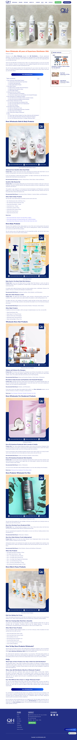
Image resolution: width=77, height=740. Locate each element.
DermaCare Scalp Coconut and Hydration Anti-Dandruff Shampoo (23, 95)
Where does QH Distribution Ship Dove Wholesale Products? (22, 116)
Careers (38, 2)
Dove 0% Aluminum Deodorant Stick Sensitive (19, 99)
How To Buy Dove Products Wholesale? (15, 112)
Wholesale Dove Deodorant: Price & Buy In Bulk (21, 470)
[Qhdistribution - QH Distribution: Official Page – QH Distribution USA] (8, 2)
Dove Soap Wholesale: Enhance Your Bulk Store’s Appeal (19, 217)
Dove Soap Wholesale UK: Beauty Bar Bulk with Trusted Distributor (21, 219)
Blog (42, 2)
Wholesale (14, 2)
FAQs (46, 2)
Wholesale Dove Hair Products (13, 92)
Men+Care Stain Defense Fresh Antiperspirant (19, 103)
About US (31, 2)
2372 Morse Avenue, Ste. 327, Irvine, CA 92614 (38, 714)
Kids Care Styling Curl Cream (16, 108)
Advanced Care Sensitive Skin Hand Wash (18, 82)
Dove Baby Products (11, 86)
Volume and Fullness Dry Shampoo (17, 93)
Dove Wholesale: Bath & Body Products (15, 80)
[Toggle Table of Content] (37, 79)
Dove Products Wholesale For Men (14, 100)
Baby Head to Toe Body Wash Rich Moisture (19, 87)
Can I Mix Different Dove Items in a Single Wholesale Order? (22, 118)
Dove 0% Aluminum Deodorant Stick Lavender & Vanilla (21, 97)
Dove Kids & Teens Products (13, 106)
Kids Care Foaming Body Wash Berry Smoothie (19, 109)
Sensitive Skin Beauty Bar (15, 83)
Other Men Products (14, 105)
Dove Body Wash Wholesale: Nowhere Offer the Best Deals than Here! (22, 221)
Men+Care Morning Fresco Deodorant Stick (19, 102)
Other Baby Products (14, 90)
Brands (20, 2)
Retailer (26, 2)
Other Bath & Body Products (15, 84)
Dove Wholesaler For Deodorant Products (16, 96)
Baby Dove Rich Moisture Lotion (16, 89)
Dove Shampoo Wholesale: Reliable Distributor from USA (23, 393)
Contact (51, 2)
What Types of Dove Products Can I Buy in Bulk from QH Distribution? (24, 115)
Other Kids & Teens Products (16, 111)
